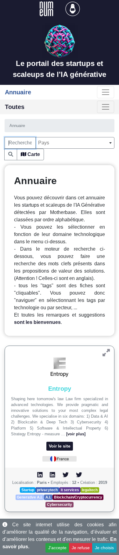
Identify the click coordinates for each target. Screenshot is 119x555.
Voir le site (59, 446)
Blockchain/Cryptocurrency (78, 497)
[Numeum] (47, 8)
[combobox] (74, 143)
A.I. (48, 497)
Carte (33, 154)
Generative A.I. (29, 497)
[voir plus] (75, 434)
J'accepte (57, 547)
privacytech (47, 490)
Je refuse (81, 547)
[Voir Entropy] (106, 352)
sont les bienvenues (37, 322)
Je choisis (104, 547)
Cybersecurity (59, 504)
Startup (27, 490)
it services (70, 490)
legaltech (90, 490)
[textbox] (75, 142)
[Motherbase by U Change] (72, 8)
